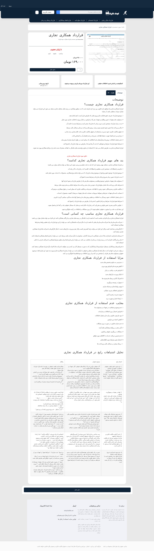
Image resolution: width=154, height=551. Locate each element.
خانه (123, 27)
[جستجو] (58, 12)
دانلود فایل (52, 69)
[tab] (119, 92)
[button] (30, 12)
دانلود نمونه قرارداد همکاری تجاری (77, 156)
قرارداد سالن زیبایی (107, 20)
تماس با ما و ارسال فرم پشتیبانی (66, 515)
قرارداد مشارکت (67, 39)
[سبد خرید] (37, 12)
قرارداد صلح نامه (80, 20)
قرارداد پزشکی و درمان (48, 20)
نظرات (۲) (111, 92)
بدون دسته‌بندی (116, 27)
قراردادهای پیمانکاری (65, 20)
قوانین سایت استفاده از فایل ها (67, 519)
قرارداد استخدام (93, 20)
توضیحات (119, 92)
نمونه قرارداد (61, 39)
